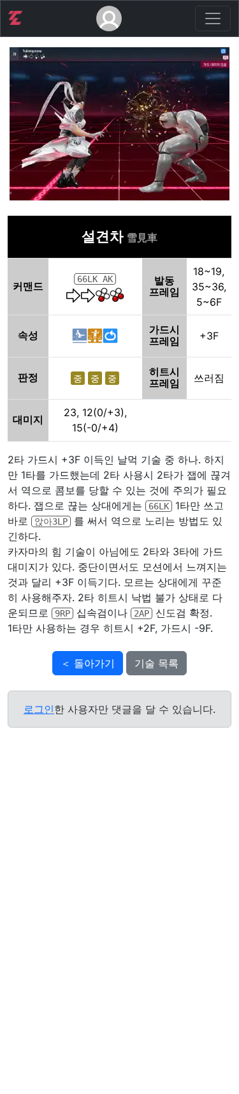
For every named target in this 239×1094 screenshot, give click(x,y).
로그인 (39, 709)
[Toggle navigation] (213, 18)
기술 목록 (156, 663)
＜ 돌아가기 (88, 663)
